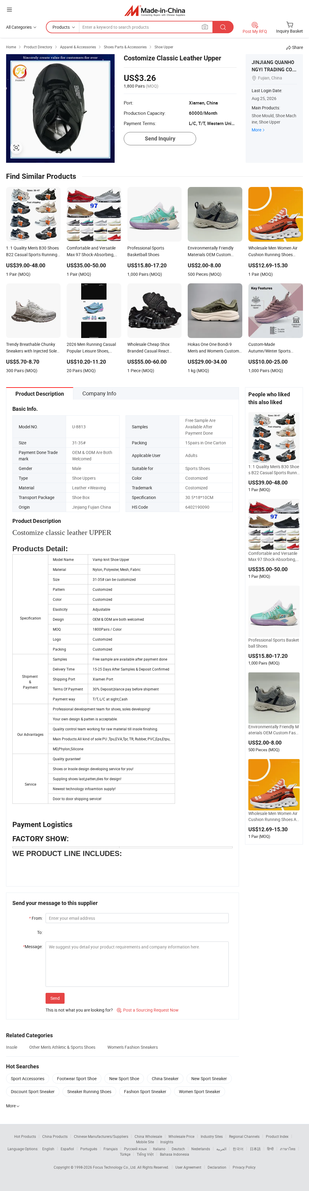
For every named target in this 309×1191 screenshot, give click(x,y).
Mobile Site (145, 1141)
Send (55, 998)
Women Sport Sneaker (199, 1091)
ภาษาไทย (287, 1148)
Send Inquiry (160, 138)
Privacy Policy (244, 1167)
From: (36, 918)
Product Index (277, 1136)
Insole (11, 1047)
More (256, 130)
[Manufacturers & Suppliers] (154, 10)
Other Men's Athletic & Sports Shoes (62, 1047)
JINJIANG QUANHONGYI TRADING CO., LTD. (273, 69)
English (48, 1148)
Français (111, 1148)
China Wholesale (148, 1136)
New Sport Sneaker (209, 1078)
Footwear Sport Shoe (77, 1078)
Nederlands (200, 1148)
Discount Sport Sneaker (33, 1091)
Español (67, 1148)
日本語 (255, 1148)
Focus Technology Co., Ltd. (115, 1167)
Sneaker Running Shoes (89, 1091)
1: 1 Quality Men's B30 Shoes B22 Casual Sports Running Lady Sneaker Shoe (273, 470)
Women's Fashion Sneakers (132, 1047)
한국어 (238, 1148)
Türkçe (125, 1154)
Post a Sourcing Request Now (148, 1010)
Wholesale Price (181, 1136)
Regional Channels (244, 1136)
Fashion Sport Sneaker (145, 1091)
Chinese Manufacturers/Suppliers (101, 1136)
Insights (166, 1141)
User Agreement (188, 1167)
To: (40, 932)
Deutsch (178, 1148)
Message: (33, 946)
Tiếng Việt (145, 1154)
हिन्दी (270, 1148)
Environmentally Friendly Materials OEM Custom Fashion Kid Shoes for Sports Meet (273, 730)
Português (88, 1148)
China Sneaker (165, 1078)
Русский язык (135, 1148)
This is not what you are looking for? (79, 1010)
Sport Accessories (27, 1078)
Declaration (217, 1167)
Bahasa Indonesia (174, 1154)
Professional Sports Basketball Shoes (273, 643)
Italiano (159, 1148)
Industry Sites (212, 1136)
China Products (55, 1136)
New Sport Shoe (124, 1078)
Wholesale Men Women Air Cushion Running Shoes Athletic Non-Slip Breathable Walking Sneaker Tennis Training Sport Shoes (273, 816)
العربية (221, 1148)
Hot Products (25, 1136)
